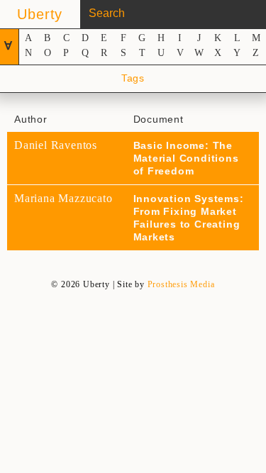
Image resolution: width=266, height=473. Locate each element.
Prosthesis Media (181, 284)
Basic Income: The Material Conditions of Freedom (186, 158)
